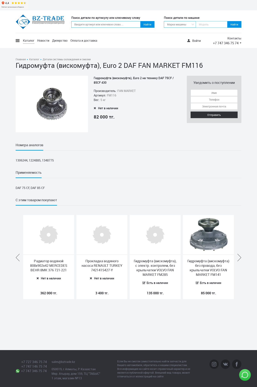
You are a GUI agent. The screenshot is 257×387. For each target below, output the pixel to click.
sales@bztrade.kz (63, 362)
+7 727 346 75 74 (34, 361)
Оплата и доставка (83, 40)
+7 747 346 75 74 (226, 43)
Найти (147, 24)
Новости (43, 40)
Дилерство (60, 40)
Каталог (28, 40)
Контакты (234, 38)
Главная (21, 59)
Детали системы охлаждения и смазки (67, 59)
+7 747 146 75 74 (34, 366)
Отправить (214, 115)
